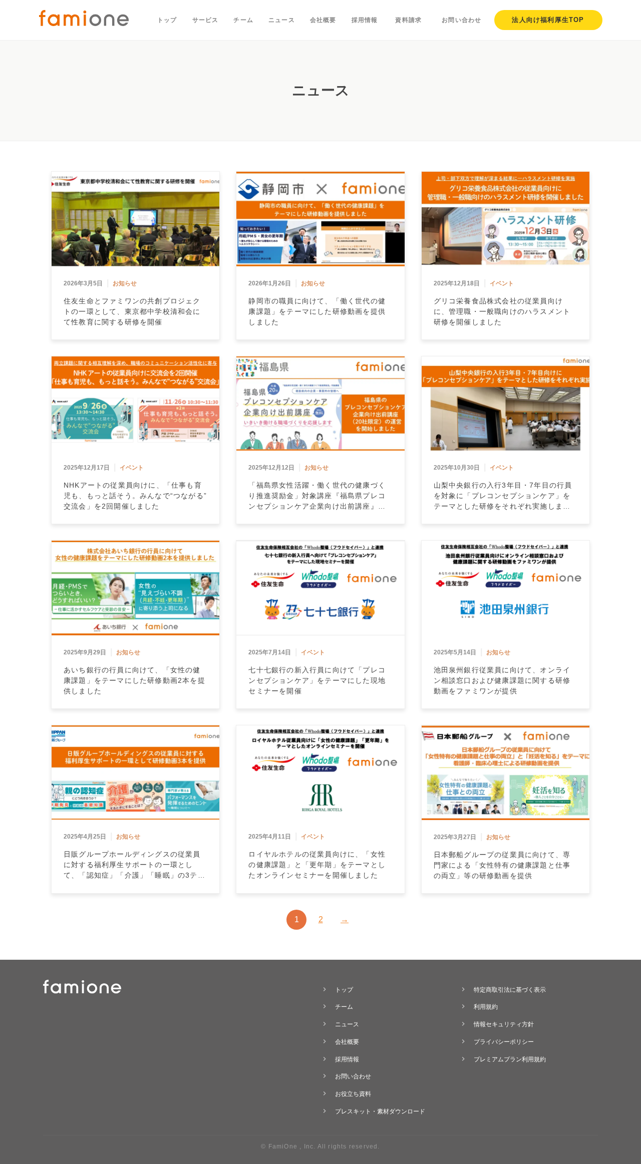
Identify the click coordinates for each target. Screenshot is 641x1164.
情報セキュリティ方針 (504, 1024)
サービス (205, 20)
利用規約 (486, 1006)
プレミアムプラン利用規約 (510, 1059)
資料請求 (408, 20)
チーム (243, 20)
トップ (167, 20)
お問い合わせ (461, 20)
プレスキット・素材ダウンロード (380, 1111)
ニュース (281, 20)
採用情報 (365, 20)
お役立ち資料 (353, 1093)
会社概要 (323, 20)
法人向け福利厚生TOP (548, 20)
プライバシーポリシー (504, 1041)
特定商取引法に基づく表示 (510, 989)
